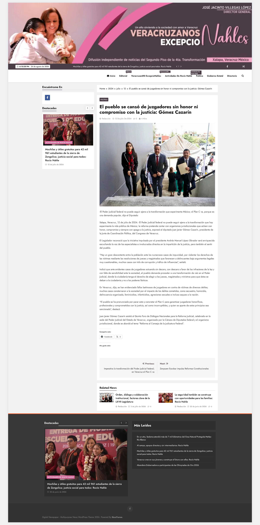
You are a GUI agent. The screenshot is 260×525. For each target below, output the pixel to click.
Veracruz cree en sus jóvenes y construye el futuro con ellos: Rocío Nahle (141, 66)
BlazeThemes (117, 517)
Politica (199, 75)
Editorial (124, 74)
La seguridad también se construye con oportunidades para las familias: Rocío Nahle (194, 398)
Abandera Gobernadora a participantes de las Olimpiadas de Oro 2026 (168, 465)
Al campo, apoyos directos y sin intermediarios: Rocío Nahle (163, 445)
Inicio (112, 75)
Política (103, 99)
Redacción (106, 118)
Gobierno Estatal (215, 75)
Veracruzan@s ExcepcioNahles (147, 74)
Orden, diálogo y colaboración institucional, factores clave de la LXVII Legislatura (133, 398)
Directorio (232, 75)
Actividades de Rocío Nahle (179, 74)
